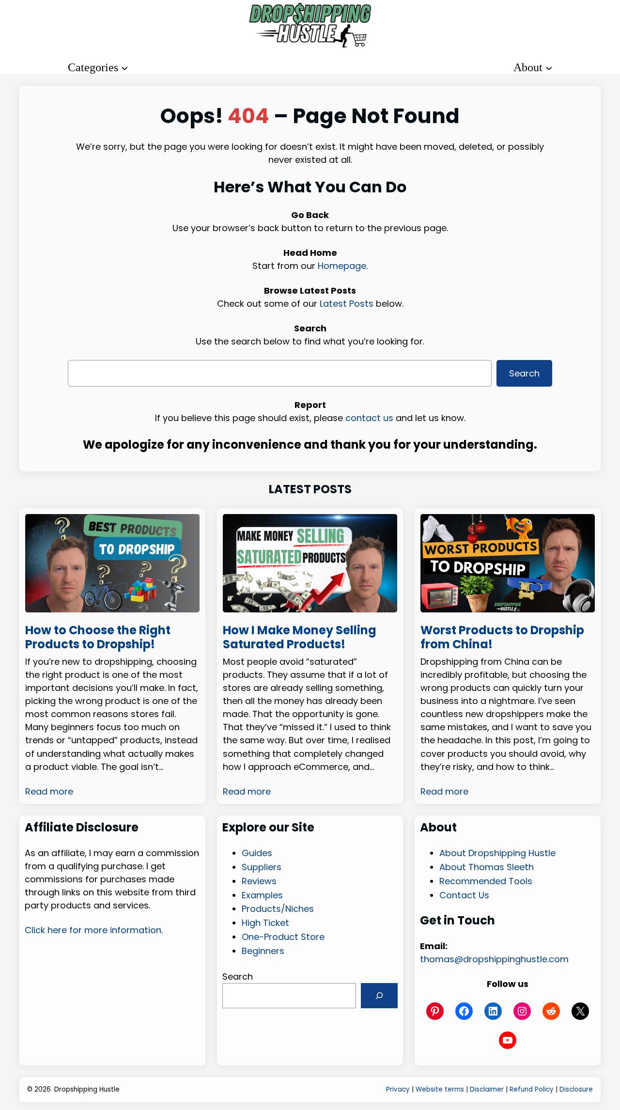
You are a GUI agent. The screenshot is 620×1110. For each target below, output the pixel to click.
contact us (369, 417)
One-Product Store (283, 937)
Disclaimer (487, 1089)
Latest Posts (346, 303)
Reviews (259, 881)
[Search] (379, 995)
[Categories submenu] (124, 67)
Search (524, 373)
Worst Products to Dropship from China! (502, 638)
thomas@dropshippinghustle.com (494, 959)
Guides (257, 853)
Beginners (263, 951)
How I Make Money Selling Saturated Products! (299, 638)
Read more (49, 791)
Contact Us (464, 895)
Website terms (440, 1089)
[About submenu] (548, 67)
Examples (262, 895)
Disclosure (576, 1089)
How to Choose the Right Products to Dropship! (97, 638)
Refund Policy (532, 1089)
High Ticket (265, 923)
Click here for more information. (94, 930)
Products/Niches (278, 909)
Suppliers (261, 867)
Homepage (342, 266)
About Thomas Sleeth (486, 867)
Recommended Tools (485, 881)
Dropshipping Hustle (87, 1089)
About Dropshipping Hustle (497, 853)
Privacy (398, 1089)
